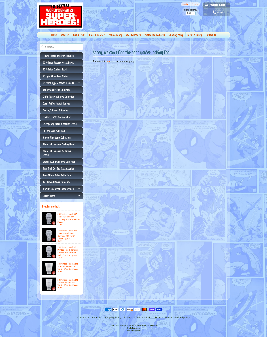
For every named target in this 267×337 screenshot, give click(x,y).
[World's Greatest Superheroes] (60, 15)
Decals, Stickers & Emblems (56, 110)
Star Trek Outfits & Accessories (58, 168)
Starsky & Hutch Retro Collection (59, 161)
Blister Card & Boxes (154, 35)
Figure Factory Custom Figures (58, 55)
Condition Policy (143, 317)
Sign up (195, 4)
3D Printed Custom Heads (55, 69)
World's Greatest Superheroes (58, 189)
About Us (65, 35)
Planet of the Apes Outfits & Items (57, 153)
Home (54, 35)
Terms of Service (163, 317)
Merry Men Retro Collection (57, 137)
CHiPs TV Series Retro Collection (58, 96)
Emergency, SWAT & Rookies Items (60, 124)
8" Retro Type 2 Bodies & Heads (58, 83)
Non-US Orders (133, 35)
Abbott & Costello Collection (56, 90)
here (108, 61)
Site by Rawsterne (133, 328)
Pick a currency (190, 10)
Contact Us (211, 35)
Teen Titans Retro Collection (57, 175)
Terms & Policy (194, 35)
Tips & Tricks (79, 35)
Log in (185, 4)
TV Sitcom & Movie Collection (56, 182)
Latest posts (49, 195)
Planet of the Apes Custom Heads (59, 144)
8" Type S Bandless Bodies (55, 76)
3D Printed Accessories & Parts (58, 62)
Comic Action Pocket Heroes (56, 103)
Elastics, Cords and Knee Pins (57, 117)
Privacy (127, 317)
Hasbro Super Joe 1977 (54, 130)
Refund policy (182, 317)
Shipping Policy (176, 35)
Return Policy (115, 35)
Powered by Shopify (133, 331)
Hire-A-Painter (97, 35)
